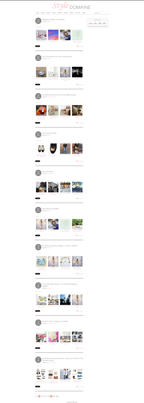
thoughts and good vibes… (53, 41)
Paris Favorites (48, 171)
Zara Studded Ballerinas (77, 155)
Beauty (48, 12)
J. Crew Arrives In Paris (65, 193)
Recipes (66, 12)
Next (57, 396)
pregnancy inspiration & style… (77, 343)
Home (37, 12)
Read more (38, 26)
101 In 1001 (77, 12)
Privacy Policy (72, 401)
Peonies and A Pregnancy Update (65, 268)
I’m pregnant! (65, 41)
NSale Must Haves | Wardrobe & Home (77, 381)
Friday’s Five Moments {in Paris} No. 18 (77, 194)
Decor (54, 12)
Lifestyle (59, 12)
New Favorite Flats (49, 133)
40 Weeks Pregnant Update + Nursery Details (59, 246)
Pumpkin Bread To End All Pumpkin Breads (59, 95)
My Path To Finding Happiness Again (77, 231)
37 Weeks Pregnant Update (41, 231)
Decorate (49, 323)
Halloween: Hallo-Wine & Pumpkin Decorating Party (41, 117)
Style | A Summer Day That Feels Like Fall (65, 381)
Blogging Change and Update (53, 19)
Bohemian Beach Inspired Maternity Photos (65, 79)
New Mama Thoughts (41, 78)
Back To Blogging (41, 41)
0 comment (80, 46)
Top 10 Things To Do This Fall (77, 117)
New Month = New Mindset (53, 343)
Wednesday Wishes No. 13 (65, 343)
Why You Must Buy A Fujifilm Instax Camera (53, 79)
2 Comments (80, 235)
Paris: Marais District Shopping (53, 194)
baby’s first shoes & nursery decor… (41, 306)
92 (54, 396)
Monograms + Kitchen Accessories (65, 117)
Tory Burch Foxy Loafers (53, 155)
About (84, 12)
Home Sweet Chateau (53, 305)
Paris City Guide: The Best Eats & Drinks (41, 194)
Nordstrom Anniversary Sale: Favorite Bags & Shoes (53, 381)
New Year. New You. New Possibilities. (77, 41)
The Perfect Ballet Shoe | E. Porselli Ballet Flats (41, 156)
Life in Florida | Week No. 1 (65, 306)
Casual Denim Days (65, 154)
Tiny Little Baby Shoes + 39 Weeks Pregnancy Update (41, 268)
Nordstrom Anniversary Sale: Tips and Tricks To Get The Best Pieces (62, 359)
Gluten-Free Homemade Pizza (53, 117)
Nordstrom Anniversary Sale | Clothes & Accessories (41, 381)
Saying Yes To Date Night (77, 79)
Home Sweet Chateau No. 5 (41, 343)
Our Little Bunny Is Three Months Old (57, 56)
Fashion (43, 12)
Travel (71, 12)
